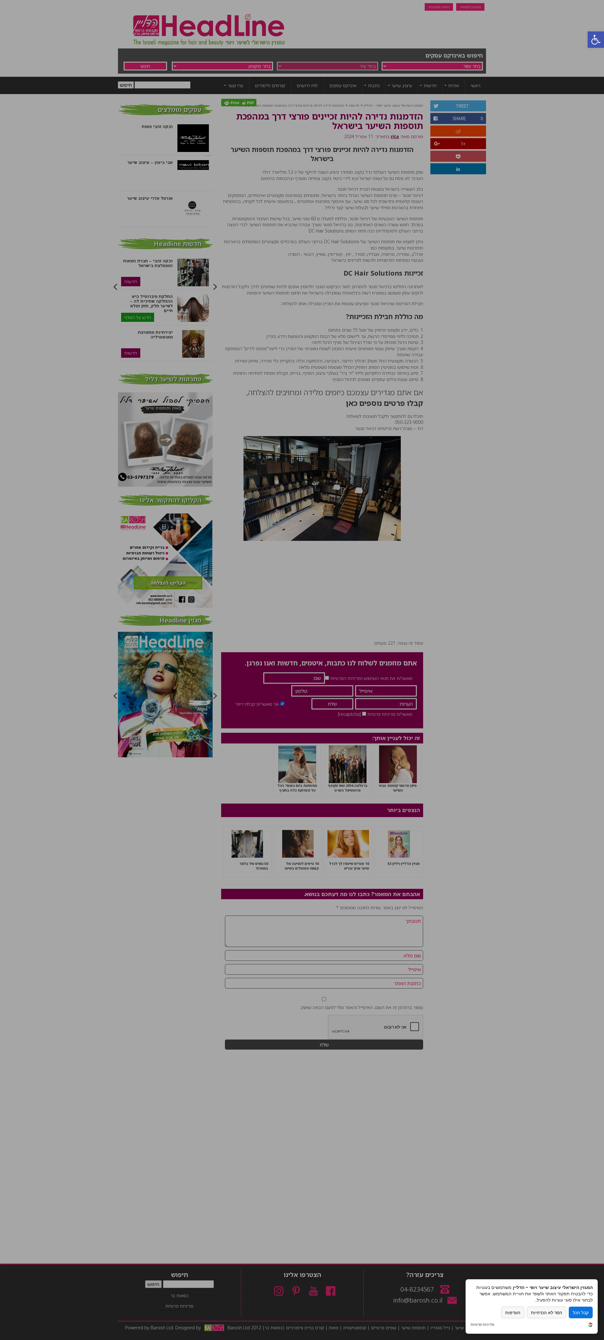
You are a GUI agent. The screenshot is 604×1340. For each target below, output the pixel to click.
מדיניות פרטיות (482, 1324)
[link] (590, 1325)
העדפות (512, 1312)
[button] (596, 39)
